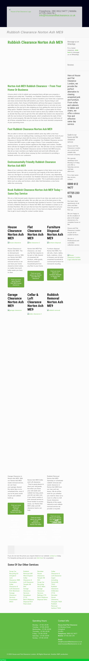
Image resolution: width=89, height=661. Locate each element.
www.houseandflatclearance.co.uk (69, 644)
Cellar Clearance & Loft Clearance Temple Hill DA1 (28, 582)
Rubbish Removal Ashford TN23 (56, 606)
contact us (53, 556)
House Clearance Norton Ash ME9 (16, 232)
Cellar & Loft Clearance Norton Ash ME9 (35, 302)
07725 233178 (46, 13)
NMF (58, 654)
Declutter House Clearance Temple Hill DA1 (41, 575)
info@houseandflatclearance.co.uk (57, 15)
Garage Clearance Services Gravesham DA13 (13, 597)
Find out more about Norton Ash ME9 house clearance (16, 282)
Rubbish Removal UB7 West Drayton (28, 573)
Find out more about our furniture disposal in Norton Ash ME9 (55, 274)
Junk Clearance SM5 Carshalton (14, 580)
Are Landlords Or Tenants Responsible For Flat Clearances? (56, 529)
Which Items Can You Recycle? (29, 535)
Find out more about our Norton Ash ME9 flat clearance (36, 275)
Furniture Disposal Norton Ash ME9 (55, 232)
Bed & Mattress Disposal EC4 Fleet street (28, 602)
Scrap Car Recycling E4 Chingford (13, 573)
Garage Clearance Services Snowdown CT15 (27, 593)
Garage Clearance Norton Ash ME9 (16, 300)
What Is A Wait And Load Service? (42, 535)
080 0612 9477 (60, 11)
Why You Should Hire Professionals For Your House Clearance (15, 529)
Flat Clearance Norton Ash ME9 (35, 232)
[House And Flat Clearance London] (22, 18)
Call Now (3, 660)
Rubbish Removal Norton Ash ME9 (55, 300)
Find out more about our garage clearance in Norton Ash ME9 (16, 508)
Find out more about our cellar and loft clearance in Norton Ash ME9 (35, 521)
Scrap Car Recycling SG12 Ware (41, 584)
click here (40, 558)
